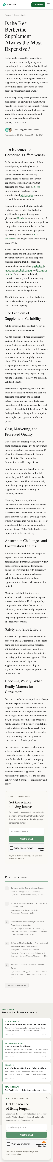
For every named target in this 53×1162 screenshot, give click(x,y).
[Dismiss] (47, 1097)
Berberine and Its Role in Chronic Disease (27, 888)
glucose (36, 186)
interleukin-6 (38, 265)
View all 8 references (17, 985)
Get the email (26, 839)
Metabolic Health (20, 15)
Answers (8, 15)
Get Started (38, 5)
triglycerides (27, 194)
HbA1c (20, 218)
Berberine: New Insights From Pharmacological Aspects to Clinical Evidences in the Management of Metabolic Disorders (29, 946)
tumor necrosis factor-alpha (18, 269)
